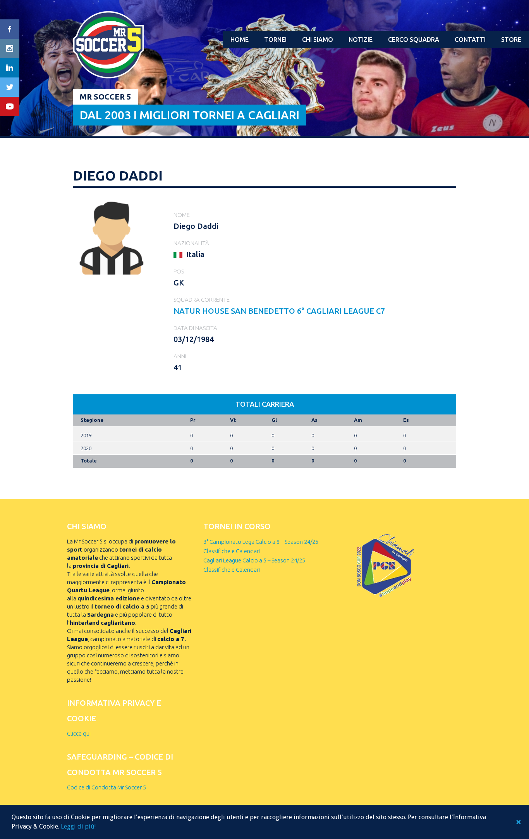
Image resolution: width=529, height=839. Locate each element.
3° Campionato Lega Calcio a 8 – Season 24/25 (260, 541)
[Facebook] (9, 29)
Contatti (470, 39)
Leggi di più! (78, 826)
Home (239, 39)
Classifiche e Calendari (231, 551)
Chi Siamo (317, 39)
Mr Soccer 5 (105, 96)
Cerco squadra (413, 39)
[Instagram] (9, 48)
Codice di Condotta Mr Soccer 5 (106, 787)
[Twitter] (9, 87)
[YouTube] (9, 106)
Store (511, 39)
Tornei (275, 39)
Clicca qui (79, 733)
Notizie (361, 39)
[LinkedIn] (9, 67)
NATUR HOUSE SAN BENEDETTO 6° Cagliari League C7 (279, 310)
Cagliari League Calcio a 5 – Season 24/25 (254, 560)
